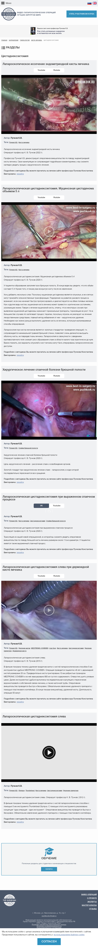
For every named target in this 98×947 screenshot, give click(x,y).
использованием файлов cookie (69, 935)
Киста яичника (36, 40)
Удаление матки (24, 648)
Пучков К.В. (13, 142)
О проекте (92, 898)
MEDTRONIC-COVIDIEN (39, 648)
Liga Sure (52, 648)
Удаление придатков (70, 790)
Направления (13, 40)
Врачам (25, 3)
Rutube (56, 70)
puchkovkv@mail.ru (49, 916)
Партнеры (12, 4)
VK (41, 506)
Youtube (41, 70)
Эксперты (16, 3)
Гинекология (25, 40)
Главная (4, 40)
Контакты (22, 4)
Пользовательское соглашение (49, 927)
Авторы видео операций (39, 3)
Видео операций (89, 894)
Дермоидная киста (19, 651)
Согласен (49, 941)
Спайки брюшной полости (28, 448)
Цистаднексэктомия (37, 521)
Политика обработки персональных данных (49, 924)
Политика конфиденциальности (49, 926)
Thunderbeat (30, 790)
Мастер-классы (56, 3)
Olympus (22, 790)
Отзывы (67, 3)
